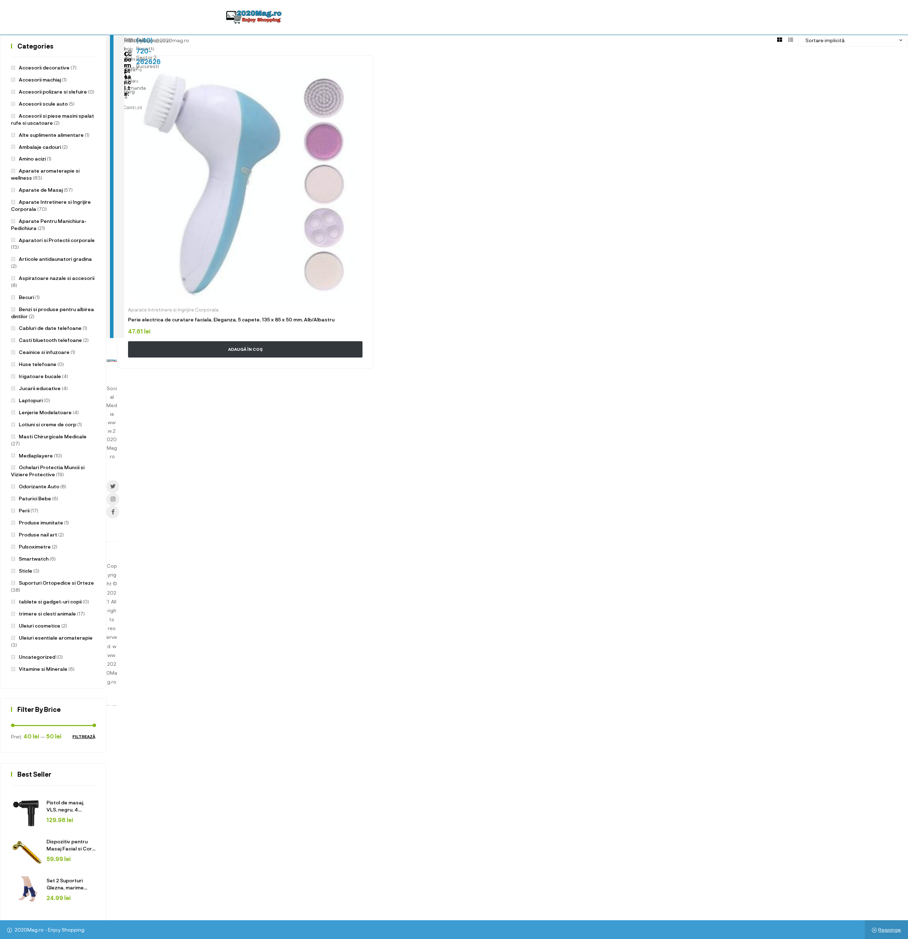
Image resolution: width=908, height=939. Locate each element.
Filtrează (83, 736)
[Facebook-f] (112, 512)
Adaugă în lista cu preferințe (358, 71)
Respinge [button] (889, 930)
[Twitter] (112, 486)
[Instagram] (112, 499)
